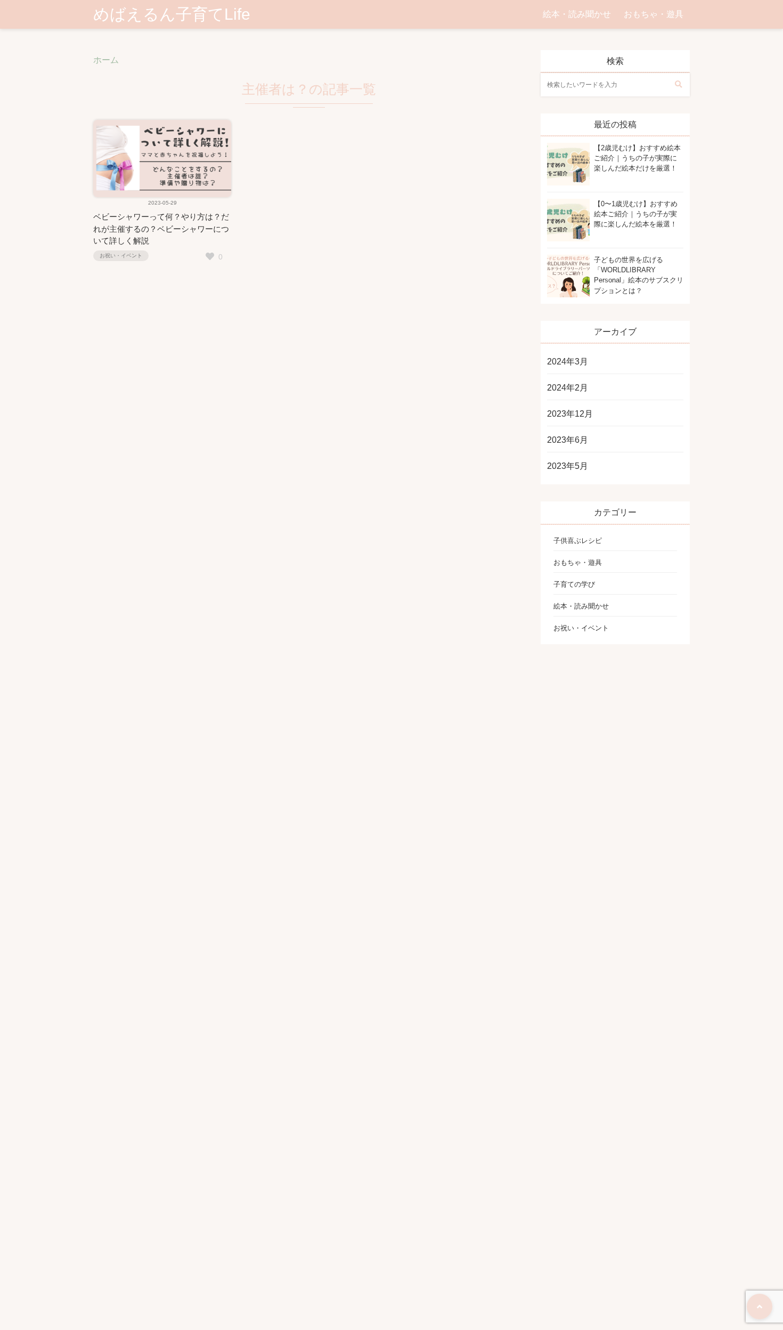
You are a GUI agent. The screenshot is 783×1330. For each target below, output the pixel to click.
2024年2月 (567, 387)
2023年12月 (570, 413)
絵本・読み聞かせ (577, 14)
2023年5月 (567, 466)
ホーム (106, 59)
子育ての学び (574, 584)
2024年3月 (567, 361)
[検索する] (678, 84)
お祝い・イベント (121, 255)
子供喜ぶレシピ (577, 541)
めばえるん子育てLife (171, 14)
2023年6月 (567, 439)
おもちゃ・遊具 (653, 14)
